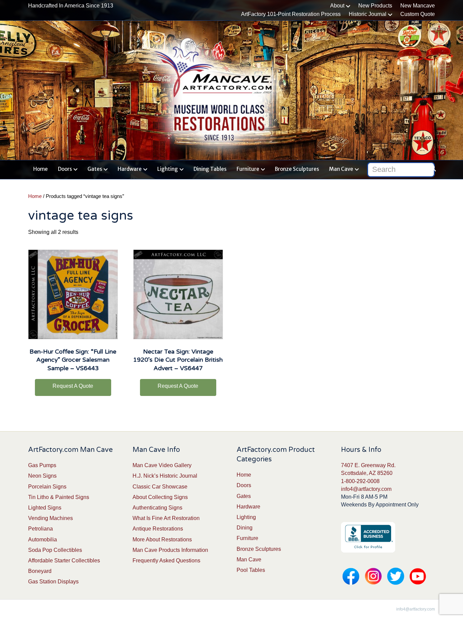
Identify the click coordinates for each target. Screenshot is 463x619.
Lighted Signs (44, 508)
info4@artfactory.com (366, 489)
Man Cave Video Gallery (162, 465)
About (337, 5)
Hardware (130, 169)
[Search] (430, 168)
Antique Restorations (158, 529)
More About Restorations (162, 539)
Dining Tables (210, 169)
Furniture (248, 169)
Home (40, 169)
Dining (245, 528)
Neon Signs (42, 476)
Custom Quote (417, 14)
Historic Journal (367, 14)
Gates (94, 169)
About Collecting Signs (160, 497)
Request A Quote (73, 386)
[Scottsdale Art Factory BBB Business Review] (368, 537)
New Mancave (417, 5)
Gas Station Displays (53, 581)
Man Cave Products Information (170, 550)
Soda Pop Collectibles (55, 550)
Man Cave (341, 169)
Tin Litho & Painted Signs (58, 497)
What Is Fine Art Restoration (166, 518)
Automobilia (42, 539)
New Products (375, 5)
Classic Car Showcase (160, 487)
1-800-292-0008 (360, 481)
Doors (65, 169)
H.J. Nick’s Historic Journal (165, 476)
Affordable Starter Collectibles (64, 560)
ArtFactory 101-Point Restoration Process (291, 14)
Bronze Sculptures (297, 169)
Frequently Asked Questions (166, 560)
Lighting (167, 169)
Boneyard (40, 571)
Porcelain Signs (47, 487)
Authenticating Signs (157, 508)
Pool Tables (251, 570)
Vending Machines (50, 518)
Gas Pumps (42, 465)
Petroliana (40, 529)
